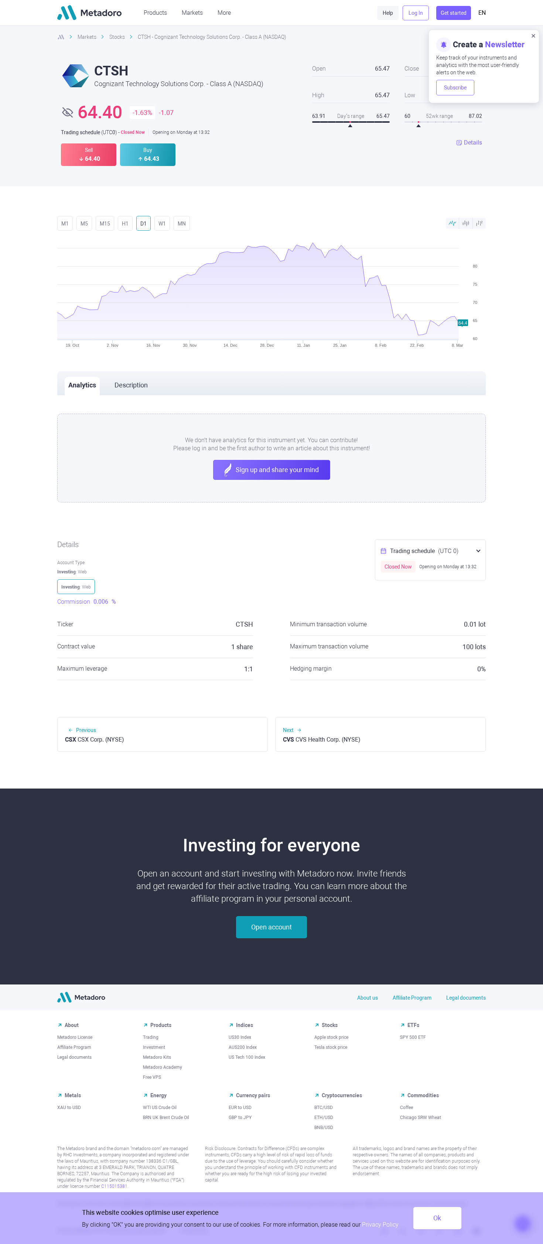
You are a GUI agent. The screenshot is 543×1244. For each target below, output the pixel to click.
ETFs (413, 1025)
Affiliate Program (412, 998)
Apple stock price (331, 1037)
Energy (158, 1095)
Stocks (330, 1025)
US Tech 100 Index (247, 1057)
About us (367, 998)
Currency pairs (253, 1095)
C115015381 (114, 1186)
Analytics (82, 385)
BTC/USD (323, 1107)
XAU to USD (69, 1107)
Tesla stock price (330, 1047)
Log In (416, 13)
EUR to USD (240, 1107)
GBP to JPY (240, 1117)
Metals (73, 1095)
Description (131, 385)
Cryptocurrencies (342, 1095)
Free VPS (152, 1077)
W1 (162, 224)
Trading (150, 1037)
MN (182, 224)
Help (388, 13)
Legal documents (466, 998)
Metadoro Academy (162, 1067)
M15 (105, 224)
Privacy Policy (380, 1224)
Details (473, 142)
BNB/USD (323, 1127)
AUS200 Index (243, 1047)
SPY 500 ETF (413, 1037)
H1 (125, 224)
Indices (244, 1025)
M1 (65, 224)
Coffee (406, 1107)
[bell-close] (533, 35)
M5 (84, 224)
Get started (454, 13)
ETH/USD (323, 1117)
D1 (143, 224)
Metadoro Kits (157, 1057)
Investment (154, 1047)
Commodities (423, 1095)
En (482, 12)
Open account (271, 927)
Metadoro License (74, 1037)
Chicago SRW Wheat (420, 1117)
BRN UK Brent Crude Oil (166, 1117)
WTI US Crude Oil (160, 1107)
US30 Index (240, 1037)
